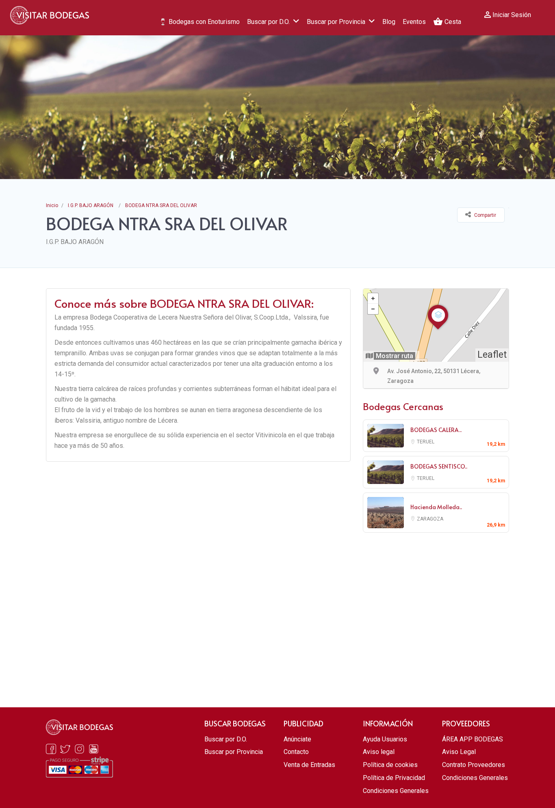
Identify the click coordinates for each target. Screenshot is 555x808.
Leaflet (492, 354)
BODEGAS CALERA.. (436, 430)
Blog (388, 22)
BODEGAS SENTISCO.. (438, 466)
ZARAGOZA (430, 519)
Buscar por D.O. (268, 22)
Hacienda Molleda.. (436, 507)
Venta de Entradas (309, 765)
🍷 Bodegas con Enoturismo (199, 22)
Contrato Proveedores (473, 765)
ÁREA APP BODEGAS (472, 739)
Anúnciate (297, 739)
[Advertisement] (436, 606)
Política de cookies (390, 765)
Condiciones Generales (396, 791)
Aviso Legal (459, 752)
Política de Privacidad (394, 778)
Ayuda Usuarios (385, 739)
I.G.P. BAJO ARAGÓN (90, 205)
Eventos (414, 22)
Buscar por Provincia (336, 22)
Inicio (52, 205)
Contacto (296, 752)
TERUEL (425, 442)
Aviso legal (379, 752)
